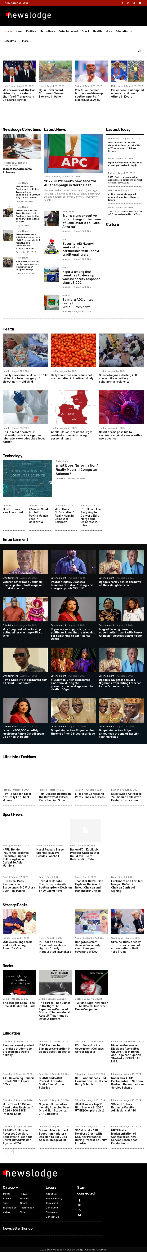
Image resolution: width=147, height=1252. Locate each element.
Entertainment (10, 578)
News (41, 86)
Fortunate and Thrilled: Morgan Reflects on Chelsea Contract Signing (127, 886)
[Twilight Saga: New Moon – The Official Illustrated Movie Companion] (91, 982)
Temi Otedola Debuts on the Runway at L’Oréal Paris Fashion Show (55, 797)
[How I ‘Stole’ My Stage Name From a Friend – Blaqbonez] (25, 660)
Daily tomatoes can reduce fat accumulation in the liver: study (72, 377)
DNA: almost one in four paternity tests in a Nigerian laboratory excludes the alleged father (24, 437)
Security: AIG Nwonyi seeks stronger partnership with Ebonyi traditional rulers (80, 249)
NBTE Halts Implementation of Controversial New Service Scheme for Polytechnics (124, 1137)
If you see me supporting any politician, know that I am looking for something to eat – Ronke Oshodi (73, 634)
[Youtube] (140, 3)
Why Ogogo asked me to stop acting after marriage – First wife (22, 632)
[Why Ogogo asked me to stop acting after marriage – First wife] (25, 609)
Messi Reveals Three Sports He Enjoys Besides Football (50, 853)
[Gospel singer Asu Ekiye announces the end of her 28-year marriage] (121, 710)
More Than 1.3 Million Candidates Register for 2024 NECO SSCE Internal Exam (19, 1109)
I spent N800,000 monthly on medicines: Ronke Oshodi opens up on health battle (24, 734)
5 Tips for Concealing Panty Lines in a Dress (90, 795)
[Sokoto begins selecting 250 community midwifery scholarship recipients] (121, 350)
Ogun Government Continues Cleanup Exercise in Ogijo (52, 93)
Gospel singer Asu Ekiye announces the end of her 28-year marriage (119, 734)
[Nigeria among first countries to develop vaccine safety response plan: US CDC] (51, 274)
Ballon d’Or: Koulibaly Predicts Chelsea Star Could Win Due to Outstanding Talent (85, 854)
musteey (56, 176)
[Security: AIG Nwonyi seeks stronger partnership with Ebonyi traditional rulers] (51, 246)
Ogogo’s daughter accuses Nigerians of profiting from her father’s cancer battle (120, 683)
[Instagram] (128, 3)
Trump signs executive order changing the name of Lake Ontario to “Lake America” (81, 221)
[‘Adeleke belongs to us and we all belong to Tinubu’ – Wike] (19, 921)
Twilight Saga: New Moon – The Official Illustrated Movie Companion (91, 1006)
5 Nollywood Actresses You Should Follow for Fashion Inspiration (126, 797)
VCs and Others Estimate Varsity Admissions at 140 (123, 1107)
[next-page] (11, 1151)
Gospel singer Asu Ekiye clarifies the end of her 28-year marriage (73, 732)
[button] (139, 51)
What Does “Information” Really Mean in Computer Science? (77, 469)
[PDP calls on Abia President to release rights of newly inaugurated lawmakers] (55, 921)
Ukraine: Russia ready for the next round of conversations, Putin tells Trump (126, 946)
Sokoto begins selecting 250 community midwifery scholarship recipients (118, 378)
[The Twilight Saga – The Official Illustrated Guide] (19, 982)
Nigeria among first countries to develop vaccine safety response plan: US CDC (81, 277)
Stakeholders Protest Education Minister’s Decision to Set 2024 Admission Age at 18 (53, 1135)
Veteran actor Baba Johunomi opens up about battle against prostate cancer (23, 585)
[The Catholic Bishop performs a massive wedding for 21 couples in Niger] (8, 262)
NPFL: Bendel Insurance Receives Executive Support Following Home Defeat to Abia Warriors (16, 857)
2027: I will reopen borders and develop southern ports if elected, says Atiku (89, 95)
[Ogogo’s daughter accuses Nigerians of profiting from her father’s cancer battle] (121, 660)
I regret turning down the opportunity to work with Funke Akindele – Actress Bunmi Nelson (121, 632)
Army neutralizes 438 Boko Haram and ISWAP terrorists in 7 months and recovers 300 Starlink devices (28, 241)
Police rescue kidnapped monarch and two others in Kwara (127, 93)
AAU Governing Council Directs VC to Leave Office (18, 1081)
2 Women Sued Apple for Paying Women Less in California (38, 516)
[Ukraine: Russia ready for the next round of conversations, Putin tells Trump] (127, 921)
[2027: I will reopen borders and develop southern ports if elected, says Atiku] (91, 71)
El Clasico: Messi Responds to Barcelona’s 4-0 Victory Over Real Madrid (19, 886)
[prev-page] (5, 1151)
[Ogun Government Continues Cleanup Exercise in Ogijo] (55, 71)
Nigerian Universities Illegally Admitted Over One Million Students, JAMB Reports (54, 1109)
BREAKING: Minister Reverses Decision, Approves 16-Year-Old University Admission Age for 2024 (18, 1137)
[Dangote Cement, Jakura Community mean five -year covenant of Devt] (91, 921)
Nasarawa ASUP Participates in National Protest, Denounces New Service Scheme (127, 1083)
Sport (5, 846)
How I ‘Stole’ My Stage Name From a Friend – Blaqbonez (25, 681)
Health (6, 371)
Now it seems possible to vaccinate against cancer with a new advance (120, 435)
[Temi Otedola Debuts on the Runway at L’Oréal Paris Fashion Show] (55, 773)
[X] (134, 3)
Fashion (7, 790)
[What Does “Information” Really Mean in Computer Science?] (27, 478)
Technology (62, 461)
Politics (78, 86)
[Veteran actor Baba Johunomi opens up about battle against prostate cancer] (25, 562)
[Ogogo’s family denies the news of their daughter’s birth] (121, 562)
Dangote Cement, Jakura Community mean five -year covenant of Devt (88, 946)
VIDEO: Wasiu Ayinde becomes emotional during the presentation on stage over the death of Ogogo (72, 684)
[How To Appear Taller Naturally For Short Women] (19, 773)
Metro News (117, 86)
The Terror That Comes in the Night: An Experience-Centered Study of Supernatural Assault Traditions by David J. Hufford (54, 1011)
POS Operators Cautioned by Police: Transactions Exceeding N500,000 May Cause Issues (28, 192)
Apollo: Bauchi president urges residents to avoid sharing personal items (71, 435)
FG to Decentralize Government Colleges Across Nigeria (89, 1049)
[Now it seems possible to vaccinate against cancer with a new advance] (121, 407)
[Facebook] (122, 3)
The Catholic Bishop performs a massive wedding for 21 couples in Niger (27, 265)
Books (6, 999)
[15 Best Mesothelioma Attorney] (22, 146)
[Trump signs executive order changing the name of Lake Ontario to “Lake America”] (51, 218)
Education (8, 1041)
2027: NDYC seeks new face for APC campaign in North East (70, 183)
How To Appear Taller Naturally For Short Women (17, 797)
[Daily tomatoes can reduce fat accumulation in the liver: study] (73, 350)
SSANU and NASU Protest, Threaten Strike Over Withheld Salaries (52, 1083)
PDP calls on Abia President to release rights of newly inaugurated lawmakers (55, 946)
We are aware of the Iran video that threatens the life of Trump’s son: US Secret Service (19, 95)
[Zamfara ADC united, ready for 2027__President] (51, 302)
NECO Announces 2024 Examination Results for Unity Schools (91, 1081)
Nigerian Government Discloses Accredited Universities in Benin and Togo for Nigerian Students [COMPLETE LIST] (126, 1053)
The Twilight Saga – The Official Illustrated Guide (19, 1004)
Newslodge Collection (14, 163)
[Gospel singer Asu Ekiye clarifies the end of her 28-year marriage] (73, 710)
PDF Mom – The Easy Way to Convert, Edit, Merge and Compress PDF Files (91, 517)
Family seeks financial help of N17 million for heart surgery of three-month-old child (25, 378)
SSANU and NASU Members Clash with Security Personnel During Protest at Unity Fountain (91, 1137)
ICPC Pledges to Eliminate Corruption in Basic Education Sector (55, 1049)
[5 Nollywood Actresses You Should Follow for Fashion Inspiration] (127, 773)
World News (9, 86)
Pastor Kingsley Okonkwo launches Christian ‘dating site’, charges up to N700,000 (72, 585)
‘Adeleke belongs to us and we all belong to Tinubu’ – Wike (18, 945)
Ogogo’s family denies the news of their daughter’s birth (120, 583)
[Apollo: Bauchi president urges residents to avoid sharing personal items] (73, 407)
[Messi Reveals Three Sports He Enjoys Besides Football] (51, 830)
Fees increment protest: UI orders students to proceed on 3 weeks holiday (19, 1050)
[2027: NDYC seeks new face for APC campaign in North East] (73, 153)
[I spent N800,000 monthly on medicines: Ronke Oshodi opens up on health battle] (25, 710)
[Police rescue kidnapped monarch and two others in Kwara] (127, 71)
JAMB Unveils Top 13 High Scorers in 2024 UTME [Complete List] (89, 1107)
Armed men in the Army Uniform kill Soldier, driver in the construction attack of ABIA (28, 216)
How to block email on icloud (13, 511)
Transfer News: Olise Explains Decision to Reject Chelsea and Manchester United (89, 886)
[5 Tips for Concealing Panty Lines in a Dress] (91, 773)
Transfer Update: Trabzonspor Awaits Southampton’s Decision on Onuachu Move (55, 886)
